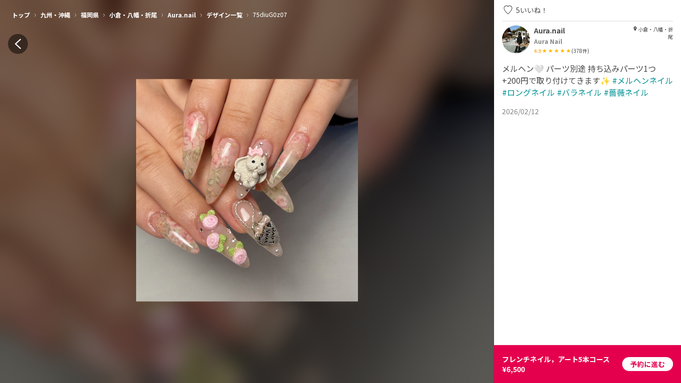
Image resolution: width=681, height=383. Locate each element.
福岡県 (90, 14)
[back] (18, 44)
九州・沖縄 (55, 14)
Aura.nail (182, 14)
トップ (21, 14)
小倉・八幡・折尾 (133, 14)
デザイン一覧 (224, 14)
